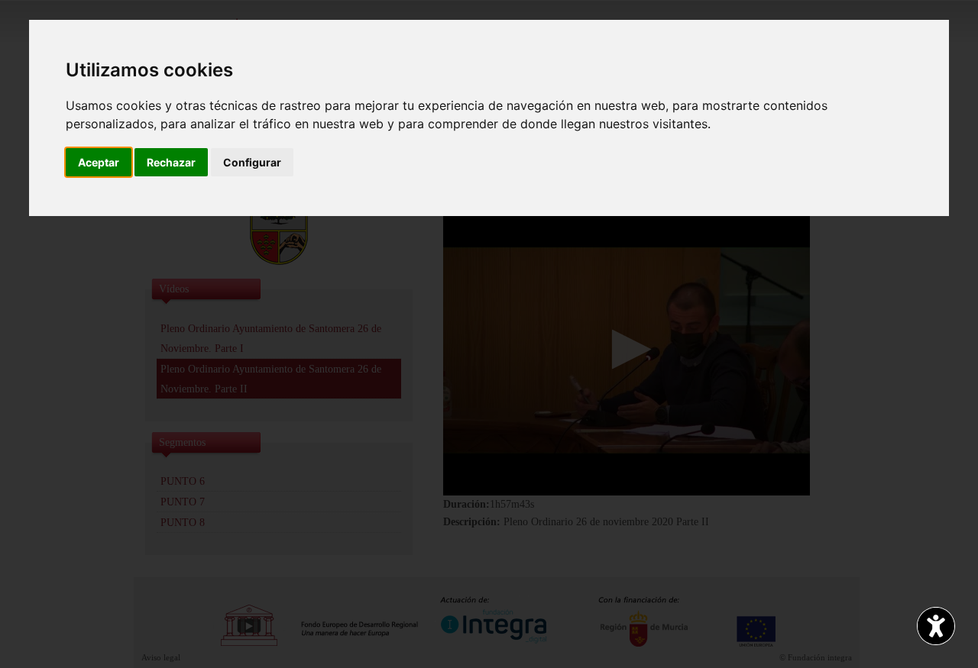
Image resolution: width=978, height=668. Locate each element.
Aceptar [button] (98, 162)
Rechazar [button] (171, 162)
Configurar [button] (252, 162)
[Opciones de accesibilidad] (936, 626)
